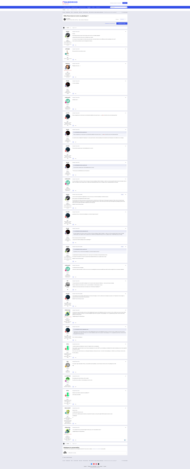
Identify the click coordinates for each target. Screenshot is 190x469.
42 (68, 370)
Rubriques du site (74, 7)
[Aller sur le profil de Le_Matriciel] (68, 379)
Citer (75, 59)
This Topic (122, 7)
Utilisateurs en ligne (74, 9)
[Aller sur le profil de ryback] (65, 19)
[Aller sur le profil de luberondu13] (68, 411)
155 (68, 187)
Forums (64, 9)
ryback (69, 18)
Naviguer (88, 7)
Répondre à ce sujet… (72, 452)
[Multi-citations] (73, 45)
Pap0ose (68, 63)
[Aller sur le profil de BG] (68, 284)
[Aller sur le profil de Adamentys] (68, 313)
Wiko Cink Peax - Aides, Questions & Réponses (80, 19)
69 (68, 416)
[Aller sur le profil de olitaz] (68, 347)
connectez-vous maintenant (96, 448)
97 (68, 121)
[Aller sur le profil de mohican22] (68, 101)
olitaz (67, 344)
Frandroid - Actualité (66, 7)
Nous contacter (99, 466)
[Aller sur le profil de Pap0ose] (68, 67)
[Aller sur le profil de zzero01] (68, 116)
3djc (68, 361)
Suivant (67, 27)
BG (67, 280)
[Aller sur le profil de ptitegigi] (68, 52)
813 (68, 384)
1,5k (68, 89)
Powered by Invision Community (95, 467)
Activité (93, 7)
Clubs (80, 9)
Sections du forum (82, 7)
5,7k (68, 318)
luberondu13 (67, 408)
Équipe (68, 9)
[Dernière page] (70, 27)
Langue (85, 466)
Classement (98, 7)
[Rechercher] (126, 7)
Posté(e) (75, 31)
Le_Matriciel (67, 376)
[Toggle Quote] (73, 132)
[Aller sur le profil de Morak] (68, 84)
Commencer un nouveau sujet (110, 23)
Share (117, 19)
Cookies (104, 466)
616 (68, 40)
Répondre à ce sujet (121, 23)
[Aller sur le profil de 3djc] (68, 365)
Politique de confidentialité (92, 466)
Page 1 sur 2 (74, 27)
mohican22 (67, 97)
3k (68, 72)
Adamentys (67, 310)
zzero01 (67, 113)
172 (68, 352)
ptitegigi (67, 48)
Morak (67, 80)
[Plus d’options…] (126, 31)
